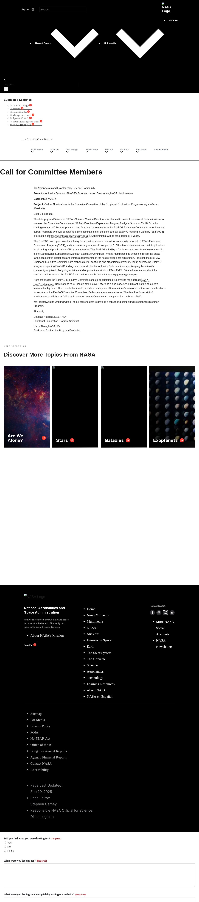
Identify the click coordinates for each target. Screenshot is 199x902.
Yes (9, 842)
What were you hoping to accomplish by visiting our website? (45, 894)
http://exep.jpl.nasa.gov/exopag (121, 274)
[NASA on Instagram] (158, 612)
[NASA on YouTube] (172, 612)
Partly (10, 851)
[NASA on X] (165, 612)
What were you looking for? (25, 860)
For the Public (161, 149)
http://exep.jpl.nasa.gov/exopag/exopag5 (69, 236)
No (9, 846)
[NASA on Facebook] (152, 612)
